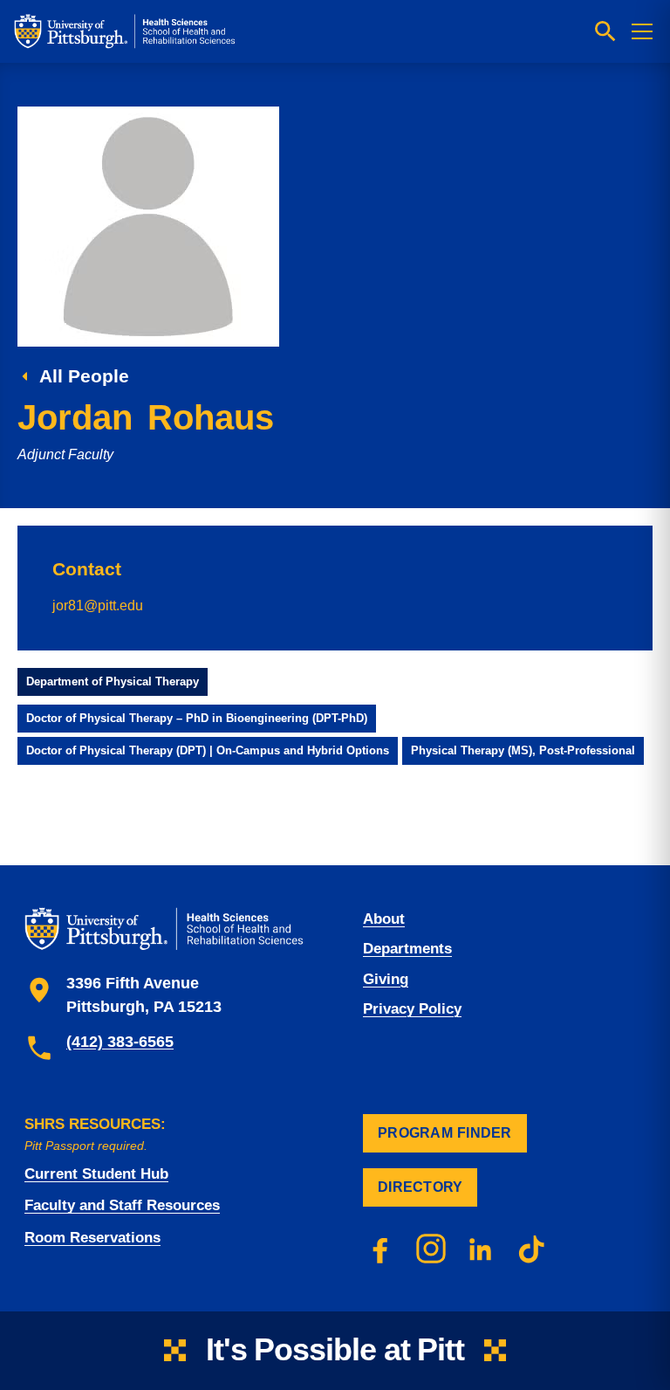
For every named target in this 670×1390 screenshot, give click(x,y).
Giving (385, 979)
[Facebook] (380, 1248)
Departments (407, 948)
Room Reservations (92, 1237)
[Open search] (605, 31)
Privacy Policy (412, 1009)
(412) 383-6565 (120, 1041)
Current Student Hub (96, 1174)
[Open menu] (642, 31)
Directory (420, 1187)
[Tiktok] (532, 1248)
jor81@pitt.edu (97, 604)
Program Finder (445, 1132)
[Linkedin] (481, 1248)
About (384, 919)
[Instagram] (431, 1248)
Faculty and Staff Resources (122, 1205)
